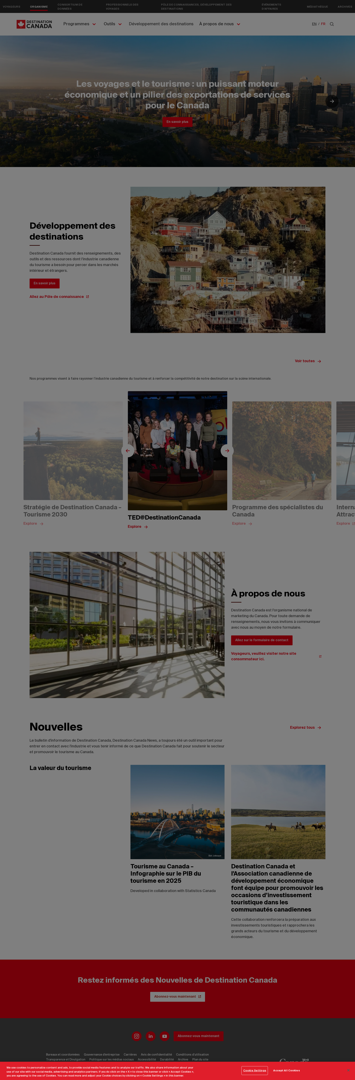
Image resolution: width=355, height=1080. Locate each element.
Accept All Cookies (286, 1070)
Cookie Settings (254, 1070)
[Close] (348, 1070)
